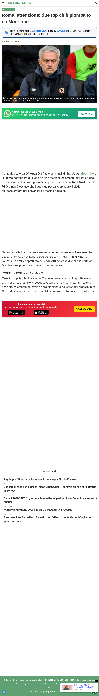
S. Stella (6, 41)
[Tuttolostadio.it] (19, 3)
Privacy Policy (44, 692)
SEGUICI (61, 31)
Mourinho (87, 173)
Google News (40, 31)
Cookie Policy (33, 692)
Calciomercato (8, 10)
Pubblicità (53, 692)
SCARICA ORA (84, 309)
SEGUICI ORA (87, 114)
